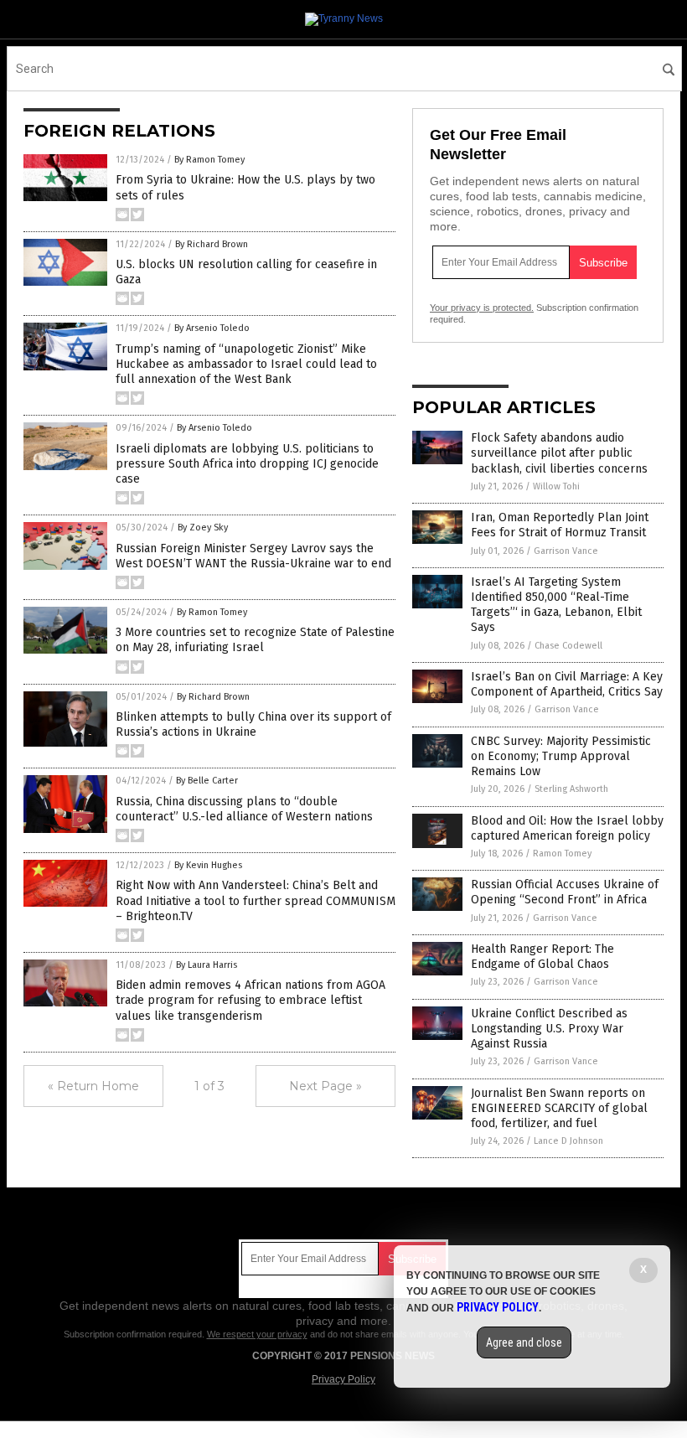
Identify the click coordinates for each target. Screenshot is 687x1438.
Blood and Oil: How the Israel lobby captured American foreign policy (567, 828)
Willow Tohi (556, 486)
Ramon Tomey (562, 853)
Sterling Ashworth (571, 789)
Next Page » (325, 1086)
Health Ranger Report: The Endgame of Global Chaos (542, 956)
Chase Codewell (568, 645)
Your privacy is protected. (482, 308)
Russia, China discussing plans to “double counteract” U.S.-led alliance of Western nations (244, 809)
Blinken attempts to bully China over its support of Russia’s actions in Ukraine (253, 724)
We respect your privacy (257, 1334)
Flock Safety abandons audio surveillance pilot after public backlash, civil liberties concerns (559, 453)
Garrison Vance (566, 551)
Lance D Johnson (568, 1140)
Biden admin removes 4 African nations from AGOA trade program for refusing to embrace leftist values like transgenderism (250, 1000)
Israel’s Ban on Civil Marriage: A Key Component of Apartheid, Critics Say (567, 684)
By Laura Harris (206, 965)
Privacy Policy (343, 1379)
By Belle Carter (207, 780)
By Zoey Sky (203, 527)
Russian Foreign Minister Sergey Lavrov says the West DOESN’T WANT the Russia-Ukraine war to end (253, 556)
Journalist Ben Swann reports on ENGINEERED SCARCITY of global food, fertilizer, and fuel (559, 1108)
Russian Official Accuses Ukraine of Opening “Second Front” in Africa (565, 892)
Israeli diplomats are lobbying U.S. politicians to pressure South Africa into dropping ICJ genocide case (247, 464)
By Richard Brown (211, 244)
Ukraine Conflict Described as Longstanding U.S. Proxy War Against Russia (549, 1028)
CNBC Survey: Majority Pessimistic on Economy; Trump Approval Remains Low (561, 756)
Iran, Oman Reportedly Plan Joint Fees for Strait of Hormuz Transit (559, 525)
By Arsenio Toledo (212, 328)
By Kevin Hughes (208, 865)
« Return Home (93, 1086)
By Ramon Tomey (209, 159)
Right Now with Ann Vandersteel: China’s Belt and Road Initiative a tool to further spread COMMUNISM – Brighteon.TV (255, 900)
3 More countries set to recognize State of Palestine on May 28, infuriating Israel (255, 639)
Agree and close (524, 1342)
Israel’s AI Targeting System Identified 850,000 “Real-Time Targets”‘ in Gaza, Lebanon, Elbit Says (556, 605)
